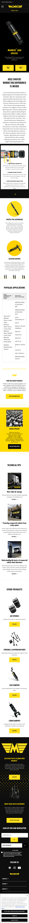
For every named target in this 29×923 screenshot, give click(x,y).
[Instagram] (14, 868)
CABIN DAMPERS (14, 721)
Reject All (14, 915)
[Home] (14, 6)
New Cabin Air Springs (14, 492)
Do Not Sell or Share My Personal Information (14, 911)
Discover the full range (14, 820)
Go (14, 839)
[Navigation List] (2, 6)
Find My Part (14, 10)
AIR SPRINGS (14, 616)
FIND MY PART (8, 68)
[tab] (13, 194)
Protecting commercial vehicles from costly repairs (14, 524)
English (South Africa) (7, 2)
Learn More (14, 777)
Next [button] (20, 194)
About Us (4, 889)
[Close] (27, 895)
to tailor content (15, 850)
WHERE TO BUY (21, 68)
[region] (14, 908)
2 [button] (15, 194)
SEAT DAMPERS (14, 685)
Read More (14, 499)
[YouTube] (19, 868)
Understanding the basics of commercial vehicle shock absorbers (15, 561)
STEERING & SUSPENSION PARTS (15, 650)
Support (4, 884)
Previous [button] (9, 194)
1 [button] (13, 194)
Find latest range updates (15, 446)
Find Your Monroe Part (14, 396)
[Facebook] (10, 868)
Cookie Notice (18, 906)
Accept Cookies (14, 920)
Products (4, 879)
